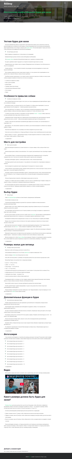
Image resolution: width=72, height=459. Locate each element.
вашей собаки (29, 47)
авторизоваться (25, 451)
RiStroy (8, 3)
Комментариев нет (17, 18)
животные (27, 252)
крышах (33, 214)
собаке (13, 291)
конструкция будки (12, 197)
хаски (16, 226)
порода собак (10, 59)
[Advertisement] (28, 30)
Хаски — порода (37, 113)
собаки (14, 255)
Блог (65, 2)
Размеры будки (8, 405)
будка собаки (21, 237)
